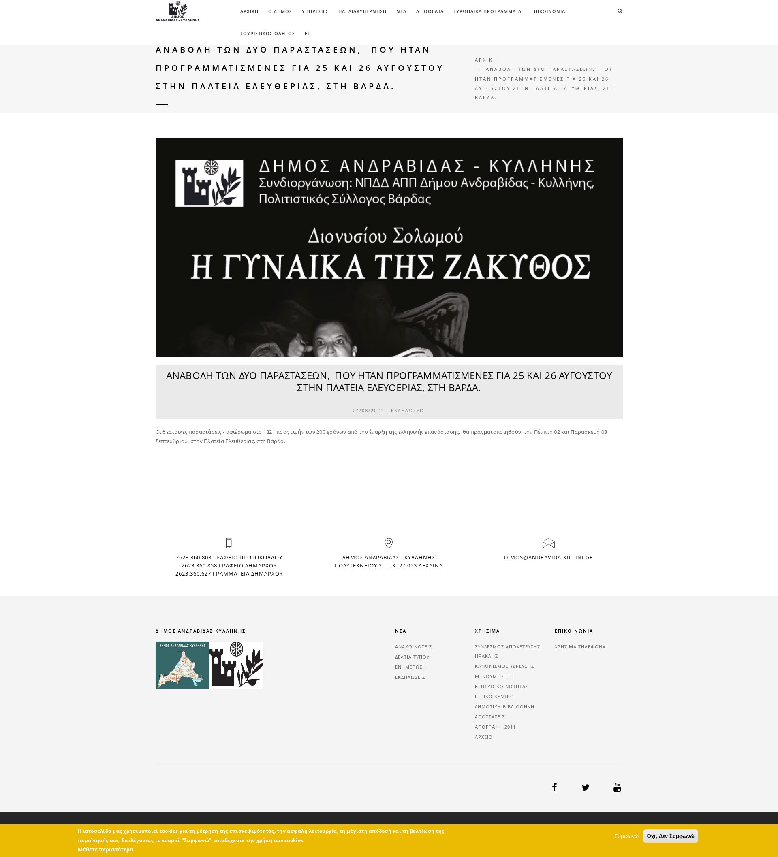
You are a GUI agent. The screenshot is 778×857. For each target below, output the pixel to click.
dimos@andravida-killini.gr (548, 557)
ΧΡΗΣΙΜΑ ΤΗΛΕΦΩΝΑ (580, 647)
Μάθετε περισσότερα (105, 849)
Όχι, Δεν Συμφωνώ (671, 836)
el (307, 33)
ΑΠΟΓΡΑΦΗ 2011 (495, 727)
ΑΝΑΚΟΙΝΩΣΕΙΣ (413, 647)
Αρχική (249, 11)
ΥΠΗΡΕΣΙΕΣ (315, 11)
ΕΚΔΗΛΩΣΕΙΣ (408, 410)
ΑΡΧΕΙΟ (484, 737)
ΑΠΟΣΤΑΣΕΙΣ (490, 717)
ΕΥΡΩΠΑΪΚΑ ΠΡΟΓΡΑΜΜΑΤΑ (487, 11)
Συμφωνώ (627, 836)
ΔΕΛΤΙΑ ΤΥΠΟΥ (412, 657)
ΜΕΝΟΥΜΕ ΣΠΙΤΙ (494, 676)
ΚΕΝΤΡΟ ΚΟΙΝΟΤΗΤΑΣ (501, 686)
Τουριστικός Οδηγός (267, 33)
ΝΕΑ (401, 11)
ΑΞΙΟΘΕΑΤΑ (430, 11)
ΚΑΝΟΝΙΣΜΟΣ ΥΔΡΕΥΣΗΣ (504, 666)
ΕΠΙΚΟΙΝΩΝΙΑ (548, 11)
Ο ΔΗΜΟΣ (280, 11)
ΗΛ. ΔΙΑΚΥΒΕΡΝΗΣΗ (362, 11)
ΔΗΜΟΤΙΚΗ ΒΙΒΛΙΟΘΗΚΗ (504, 707)
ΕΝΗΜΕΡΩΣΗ (410, 667)
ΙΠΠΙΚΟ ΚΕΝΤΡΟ (494, 696)
